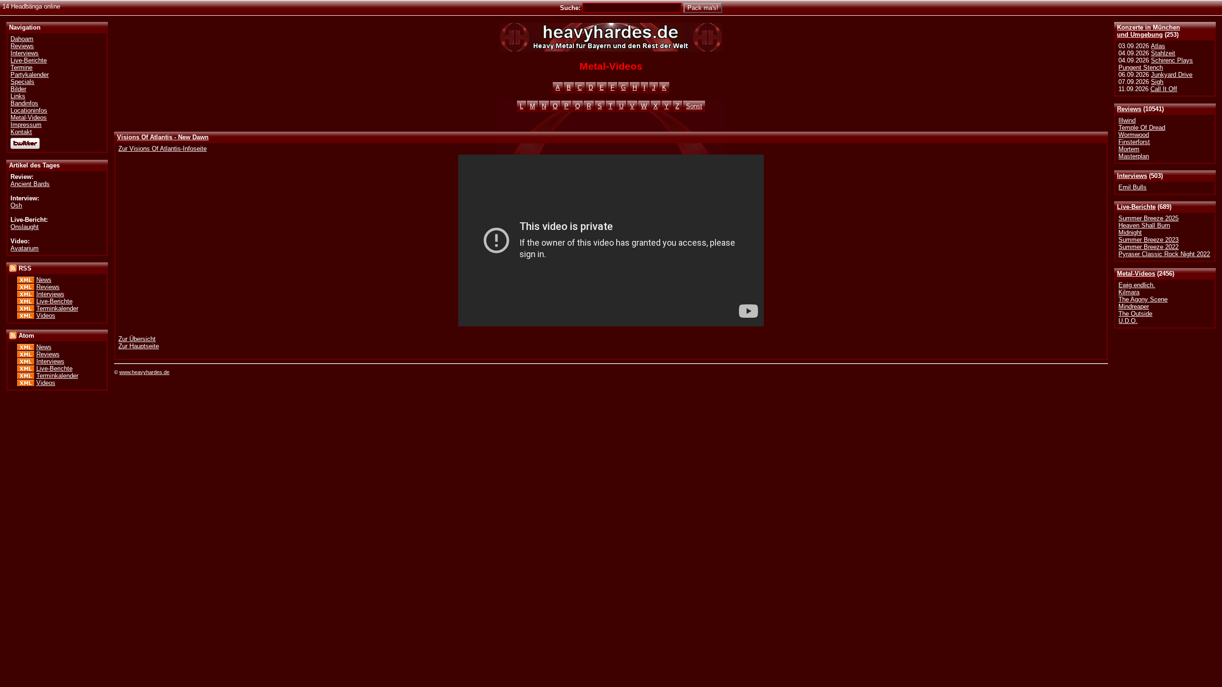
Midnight (1130, 232)
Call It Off (1163, 89)
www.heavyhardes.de (144, 372)
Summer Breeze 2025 (1148, 218)
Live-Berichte (1136, 206)
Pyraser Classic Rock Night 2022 (1164, 254)
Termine (21, 67)
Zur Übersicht (137, 339)
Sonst (694, 106)
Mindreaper (1133, 306)
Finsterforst (1134, 142)
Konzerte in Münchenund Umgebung (1148, 31)
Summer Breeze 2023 (1148, 239)
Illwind (1127, 120)
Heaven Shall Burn (1144, 225)
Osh (16, 205)
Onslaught (25, 226)
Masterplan (1133, 156)
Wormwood (1133, 134)
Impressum (26, 124)
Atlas (1158, 46)
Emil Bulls (1132, 187)
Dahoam (22, 38)
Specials (22, 81)
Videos (45, 315)
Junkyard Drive (1171, 74)
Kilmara (1128, 292)
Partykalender (30, 74)
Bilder (18, 89)
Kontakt (21, 131)
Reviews (1129, 109)
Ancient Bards (30, 183)
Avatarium (25, 248)
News (44, 279)
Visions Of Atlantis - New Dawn (163, 137)
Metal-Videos (1136, 273)
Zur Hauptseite (138, 346)
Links (18, 96)
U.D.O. (1128, 320)
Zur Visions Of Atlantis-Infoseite (162, 148)
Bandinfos (24, 103)
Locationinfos (29, 110)
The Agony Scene (1143, 299)
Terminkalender (57, 308)
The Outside (1135, 313)
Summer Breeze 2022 (1148, 246)
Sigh (1157, 81)
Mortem (1128, 149)
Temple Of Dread (1141, 127)
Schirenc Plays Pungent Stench (1155, 64)
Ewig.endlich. (1136, 285)
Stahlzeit (1163, 53)
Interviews (1132, 175)
